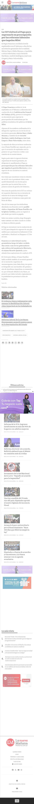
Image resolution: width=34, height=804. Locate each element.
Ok (17, 801)
